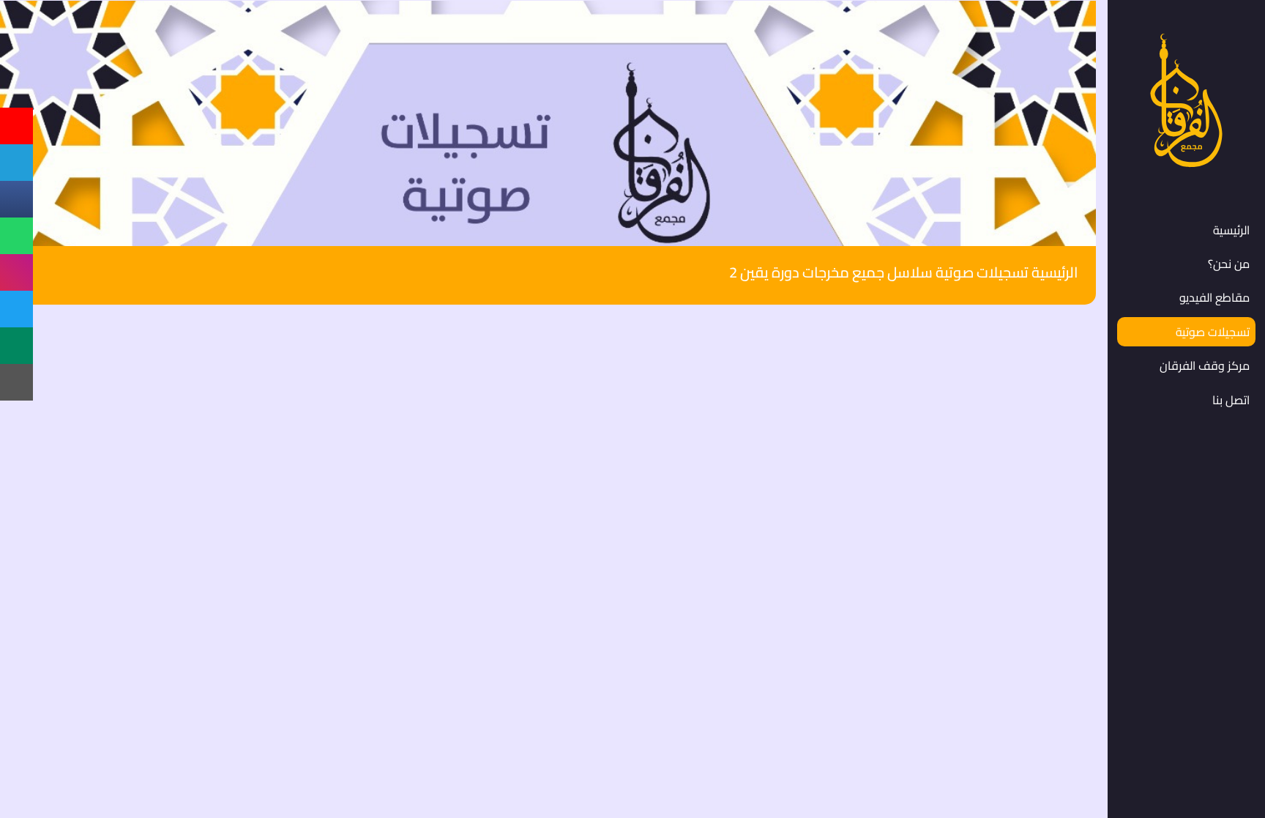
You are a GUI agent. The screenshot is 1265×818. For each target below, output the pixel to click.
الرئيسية (1054, 272)
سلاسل (910, 272)
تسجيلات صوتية (982, 272)
